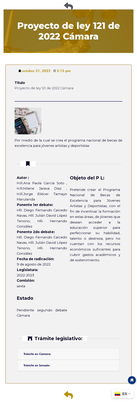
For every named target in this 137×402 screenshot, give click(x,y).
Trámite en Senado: (37, 365)
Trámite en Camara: (37, 354)
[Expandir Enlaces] (132, 380)
